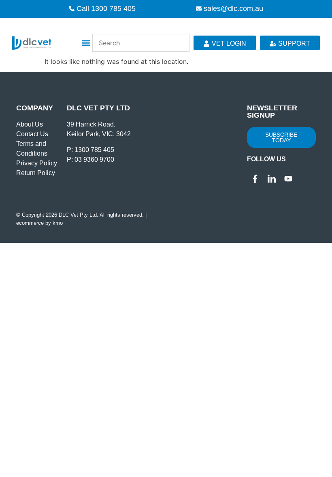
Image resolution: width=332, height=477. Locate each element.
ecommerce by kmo (39, 223)
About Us (29, 124)
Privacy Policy (36, 163)
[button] (85, 43)
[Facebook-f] (255, 179)
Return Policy (35, 172)
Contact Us (32, 134)
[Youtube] (288, 179)
